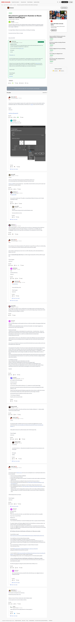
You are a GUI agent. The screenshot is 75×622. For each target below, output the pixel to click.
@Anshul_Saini (21, 48)
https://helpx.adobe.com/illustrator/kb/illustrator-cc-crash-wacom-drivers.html (26, 548)
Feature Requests (30, 2)
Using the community (18, 620)
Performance (11, 80)
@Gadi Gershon (15, 283)
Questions (14, 4)
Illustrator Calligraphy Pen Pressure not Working (57, 48)
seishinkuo (14, 120)
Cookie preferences (31, 620)
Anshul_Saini (14, 41)
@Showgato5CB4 (15, 113)
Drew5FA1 (12, 21)
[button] (64, 2)
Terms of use (23, 620)
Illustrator (11, 4)
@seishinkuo (10, 113)
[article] (27, 107)
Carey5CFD (14, 377)
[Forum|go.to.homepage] (5, 2)
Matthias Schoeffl (14, 406)
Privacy (27, 620)
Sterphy (14, 606)
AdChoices (50, 620)
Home (2, 4)
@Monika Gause (19, 472)
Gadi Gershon (15, 268)
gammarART (13, 174)
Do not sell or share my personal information (41, 620)
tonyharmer (15, 191)
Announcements (23, 2)
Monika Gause (13, 590)
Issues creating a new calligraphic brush (56, 53)
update (32, 104)
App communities (6, 4)
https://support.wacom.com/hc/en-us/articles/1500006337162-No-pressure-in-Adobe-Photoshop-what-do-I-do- (27, 535)
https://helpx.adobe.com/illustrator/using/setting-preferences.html (32, 486)
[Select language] (60, 2)
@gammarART (14, 194)
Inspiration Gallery (36, 2)
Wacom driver (38, 63)
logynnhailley (13, 305)
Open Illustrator (64, 7)
